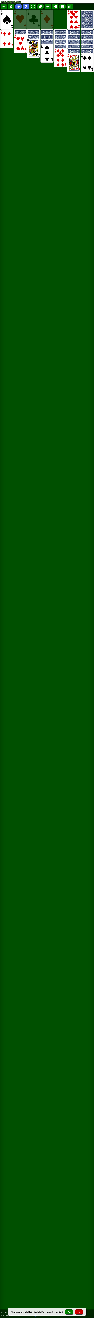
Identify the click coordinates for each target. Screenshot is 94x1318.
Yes (69, 1312)
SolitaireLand (11, 1)
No (79, 1312)
